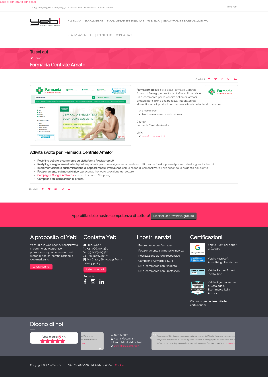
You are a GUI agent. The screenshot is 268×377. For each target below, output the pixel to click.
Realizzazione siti (80, 35)
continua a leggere (207, 343)
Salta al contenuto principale (18, 1)
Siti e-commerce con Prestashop (159, 271)
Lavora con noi (105, 7)
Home (37, 58)
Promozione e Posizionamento (185, 21)
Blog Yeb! (232, 6)
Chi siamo (74, 21)
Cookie (119, 365)
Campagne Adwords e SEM (155, 260)
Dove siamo (90, 7)
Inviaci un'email (95, 269)
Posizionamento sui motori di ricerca (161, 250)
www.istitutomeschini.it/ (99, 346)
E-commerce (93, 21)
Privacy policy (92, 263)
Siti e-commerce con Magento (157, 266)
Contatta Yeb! (75, 7)
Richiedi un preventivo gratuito (173, 216)
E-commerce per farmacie (125, 21)
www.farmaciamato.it (153, 136)
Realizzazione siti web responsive (159, 255)
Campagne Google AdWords (55, 175)
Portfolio (104, 35)
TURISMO (153, 21)
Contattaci (123, 35)
